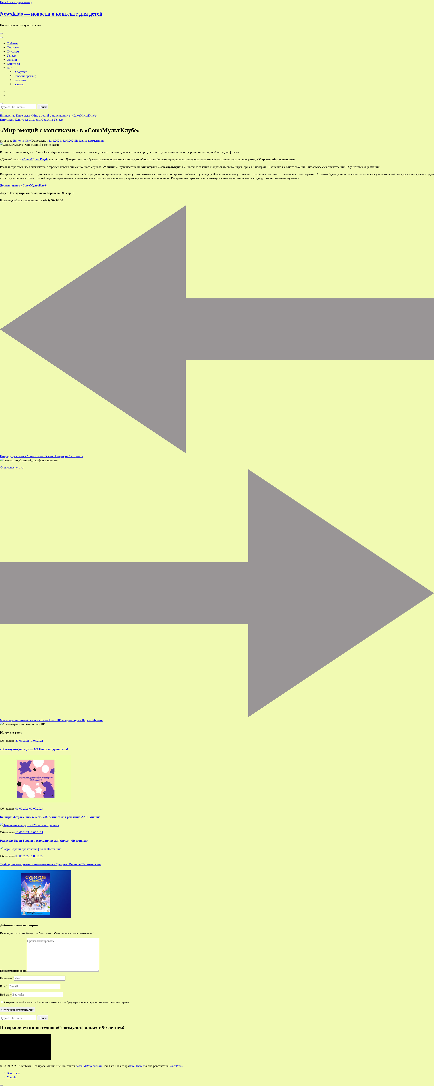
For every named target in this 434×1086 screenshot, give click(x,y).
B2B (9, 68)
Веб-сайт (6, 994)
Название (7, 978)
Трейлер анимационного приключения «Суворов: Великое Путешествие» (50, 864)
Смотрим (13, 47)
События (12, 43)
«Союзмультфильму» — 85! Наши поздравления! (34, 749)
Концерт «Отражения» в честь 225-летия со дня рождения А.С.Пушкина (50, 816)
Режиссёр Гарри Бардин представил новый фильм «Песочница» (44, 840)
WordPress (176, 1066)
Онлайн (12, 59)
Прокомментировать (13, 970)
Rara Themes (137, 1066)
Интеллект (7, 119)
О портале (20, 72)
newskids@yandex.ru (89, 1066)
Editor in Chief (22, 140)
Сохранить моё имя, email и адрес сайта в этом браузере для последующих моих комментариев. (67, 1002)
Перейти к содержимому (16, 2)
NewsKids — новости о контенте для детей (51, 13)
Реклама (19, 84)
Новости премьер (25, 76)
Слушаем (13, 51)
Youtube (12, 1077)
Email (4, 986)
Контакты (20, 80)
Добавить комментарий (90, 140)
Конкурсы (13, 63)
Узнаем (11, 55)
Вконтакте (13, 1073)
